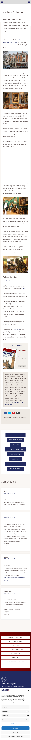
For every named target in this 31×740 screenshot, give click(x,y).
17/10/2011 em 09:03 (9, 493)
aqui (23, 288)
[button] (28, 690)
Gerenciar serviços (15, 723)
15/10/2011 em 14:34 (9, 517)
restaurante (16, 329)
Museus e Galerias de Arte (15, 420)
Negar (15, 732)
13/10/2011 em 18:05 (9, 593)
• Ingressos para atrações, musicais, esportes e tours (12, 686)
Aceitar (15, 728)
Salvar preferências (15, 736)
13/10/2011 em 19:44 (9, 559)
